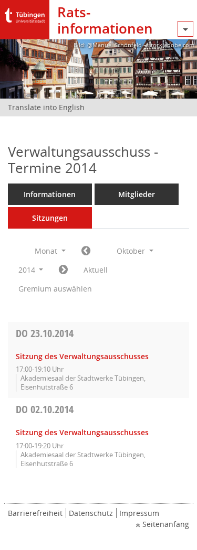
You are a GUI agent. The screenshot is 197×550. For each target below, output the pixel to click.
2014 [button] (27, 270)
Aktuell (96, 270)
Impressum (139, 513)
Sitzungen (50, 218)
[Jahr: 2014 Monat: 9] (86, 251)
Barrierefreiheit (35, 513)
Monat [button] (47, 251)
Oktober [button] (132, 251)
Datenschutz (91, 513)
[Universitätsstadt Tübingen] (24, 13)
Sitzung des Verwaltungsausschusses (82, 356)
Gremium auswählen (55, 289)
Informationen (50, 194)
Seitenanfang (165, 524)
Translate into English (46, 107)
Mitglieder (136, 194)
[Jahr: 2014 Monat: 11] (63, 270)
